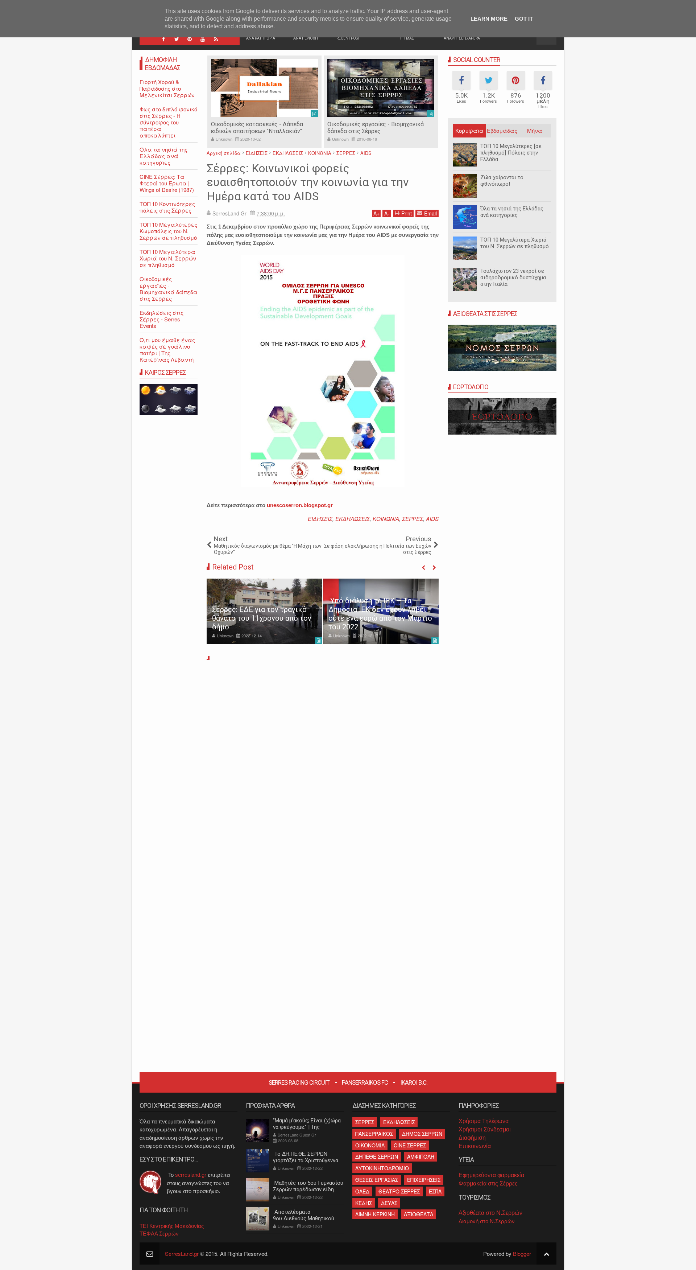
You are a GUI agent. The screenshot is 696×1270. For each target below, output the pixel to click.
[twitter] (176, 39)
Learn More (489, 19)
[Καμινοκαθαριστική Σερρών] (389, 88)
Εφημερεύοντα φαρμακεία (491, 1175)
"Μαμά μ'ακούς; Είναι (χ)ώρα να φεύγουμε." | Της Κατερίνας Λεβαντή (307, 1127)
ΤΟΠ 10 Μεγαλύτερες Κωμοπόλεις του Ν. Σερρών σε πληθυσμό (168, 231)
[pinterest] (189, 39)
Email (430, 213)
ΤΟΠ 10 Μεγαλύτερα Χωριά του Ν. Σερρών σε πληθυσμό (514, 243)
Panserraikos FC (365, 1082)
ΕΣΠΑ (435, 1191)
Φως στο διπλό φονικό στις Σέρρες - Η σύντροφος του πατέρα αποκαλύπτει (168, 122)
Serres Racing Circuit (299, 1082)
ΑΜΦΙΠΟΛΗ (420, 1156)
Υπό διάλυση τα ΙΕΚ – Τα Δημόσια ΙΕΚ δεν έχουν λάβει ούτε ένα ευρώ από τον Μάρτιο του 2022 (380, 613)
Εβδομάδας (502, 130)
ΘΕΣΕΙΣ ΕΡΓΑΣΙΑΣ (376, 1179)
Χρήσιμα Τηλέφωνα (484, 1121)
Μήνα (534, 130)
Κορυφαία (469, 130)
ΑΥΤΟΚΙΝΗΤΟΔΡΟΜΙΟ (382, 1168)
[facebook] (163, 39)
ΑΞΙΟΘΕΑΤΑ (418, 1214)
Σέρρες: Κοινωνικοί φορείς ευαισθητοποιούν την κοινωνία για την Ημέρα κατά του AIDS (308, 182)
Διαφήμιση (472, 1138)
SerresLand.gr (182, 1253)
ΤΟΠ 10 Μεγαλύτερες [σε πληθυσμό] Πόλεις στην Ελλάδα (511, 153)
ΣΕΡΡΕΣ (412, 518)
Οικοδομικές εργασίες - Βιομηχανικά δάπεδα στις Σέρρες (268, 128)
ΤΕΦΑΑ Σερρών (159, 1233)
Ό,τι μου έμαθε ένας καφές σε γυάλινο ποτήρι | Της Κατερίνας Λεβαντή (167, 349)
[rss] (215, 39)
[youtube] (202, 39)
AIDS (432, 518)
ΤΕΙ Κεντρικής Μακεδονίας (172, 1226)
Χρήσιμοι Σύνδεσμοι (485, 1129)
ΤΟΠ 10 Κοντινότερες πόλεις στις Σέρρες (167, 207)
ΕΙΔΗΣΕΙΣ (320, 518)
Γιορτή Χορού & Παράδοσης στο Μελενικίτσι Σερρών (167, 88)
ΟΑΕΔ (362, 1191)
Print (406, 213)
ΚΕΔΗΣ (363, 1203)
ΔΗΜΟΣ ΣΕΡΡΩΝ (422, 1133)
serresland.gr (190, 1175)
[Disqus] (323, 767)
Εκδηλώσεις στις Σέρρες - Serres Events (161, 319)
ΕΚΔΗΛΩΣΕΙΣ (352, 518)
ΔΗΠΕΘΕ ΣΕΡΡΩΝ (376, 1156)
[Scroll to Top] (546, 1253)
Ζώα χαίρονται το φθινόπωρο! (501, 180)
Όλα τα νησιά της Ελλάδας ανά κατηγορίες (511, 211)
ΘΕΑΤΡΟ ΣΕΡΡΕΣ (399, 1191)
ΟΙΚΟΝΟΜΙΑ (370, 1145)
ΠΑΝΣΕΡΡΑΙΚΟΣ (374, 1133)
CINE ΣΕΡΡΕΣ (410, 1145)
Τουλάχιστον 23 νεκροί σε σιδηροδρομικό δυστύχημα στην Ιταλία (513, 277)
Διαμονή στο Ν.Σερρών (487, 1221)
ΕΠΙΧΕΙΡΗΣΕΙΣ (423, 1179)
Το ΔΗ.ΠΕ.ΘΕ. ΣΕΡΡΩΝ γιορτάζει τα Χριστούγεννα (305, 1157)
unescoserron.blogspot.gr (300, 505)
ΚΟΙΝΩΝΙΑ (386, 518)
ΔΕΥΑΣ (389, 1203)
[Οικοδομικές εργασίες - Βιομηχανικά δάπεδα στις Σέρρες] (273, 88)
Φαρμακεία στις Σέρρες (488, 1183)
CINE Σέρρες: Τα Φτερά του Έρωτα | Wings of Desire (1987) (167, 183)
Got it (524, 19)
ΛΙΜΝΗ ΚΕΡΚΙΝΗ (375, 1214)
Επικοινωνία (475, 1146)
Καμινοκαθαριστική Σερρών (372, 124)
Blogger (522, 1253)
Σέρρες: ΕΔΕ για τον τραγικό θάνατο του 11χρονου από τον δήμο (261, 618)
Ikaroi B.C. (413, 1082)
